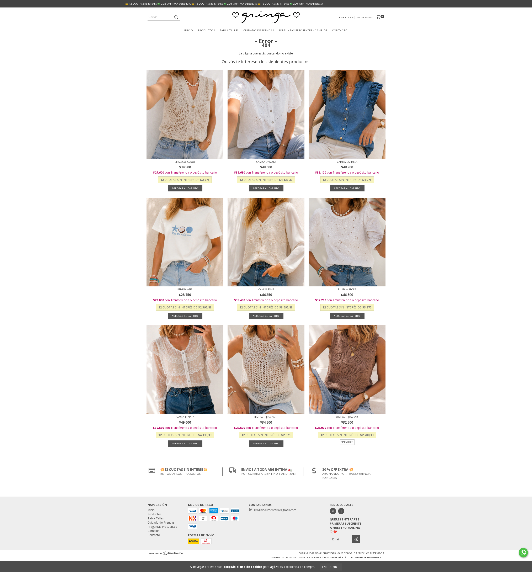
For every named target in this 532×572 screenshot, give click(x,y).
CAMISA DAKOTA (266, 162)
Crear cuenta (345, 17)
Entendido (331, 567)
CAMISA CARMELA (347, 162)
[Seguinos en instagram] (333, 511)
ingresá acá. (339, 557)
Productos (206, 30)
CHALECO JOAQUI (185, 162)
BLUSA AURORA (347, 289)
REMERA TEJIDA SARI (347, 417)
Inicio (188, 30)
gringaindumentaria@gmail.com (275, 510)
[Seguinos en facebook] (341, 511)
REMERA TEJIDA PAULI (266, 417)
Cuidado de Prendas (258, 30)
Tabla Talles (229, 30)
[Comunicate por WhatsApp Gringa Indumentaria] (523, 552)
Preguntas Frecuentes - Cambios (303, 30)
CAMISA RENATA (185, 417)
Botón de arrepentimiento (367, 557)
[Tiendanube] (166, 554)
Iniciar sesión (364, 17)
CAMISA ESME (266, 289)
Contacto (340, 30)
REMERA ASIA (184, 289)
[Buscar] (176, 17)
